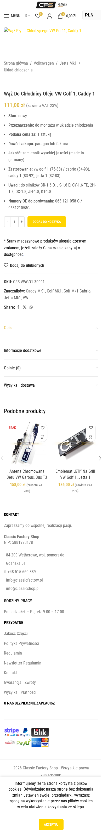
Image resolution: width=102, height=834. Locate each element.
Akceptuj (51, 824)
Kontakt (10, 672)
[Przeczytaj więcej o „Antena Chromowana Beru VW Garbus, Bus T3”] (42, 437)
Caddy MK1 (35, 291)
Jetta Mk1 (68, 63)
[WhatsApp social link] (31, 307)
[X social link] (24, 307)
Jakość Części (16, 633)
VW (25, 297)
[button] (90, 437)
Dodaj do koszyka (47, 222)
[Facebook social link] (18, 307)
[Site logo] (51, 4)
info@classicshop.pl (22, 588)
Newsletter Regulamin (22, 663)
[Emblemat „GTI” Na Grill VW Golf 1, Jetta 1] (75, 443)
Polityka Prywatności (21, 643)
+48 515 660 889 (22, 571)
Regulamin (13, 653)
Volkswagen (44, 63)
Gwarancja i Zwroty (20, 682)
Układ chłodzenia (18, 69)
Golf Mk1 (54, 291)
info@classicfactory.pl (24, 580)
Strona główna (16, 63)
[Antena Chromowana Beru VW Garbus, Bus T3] (27, 443)
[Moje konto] (49, 16)
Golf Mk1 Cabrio (77, 291)
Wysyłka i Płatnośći (20, 692)
